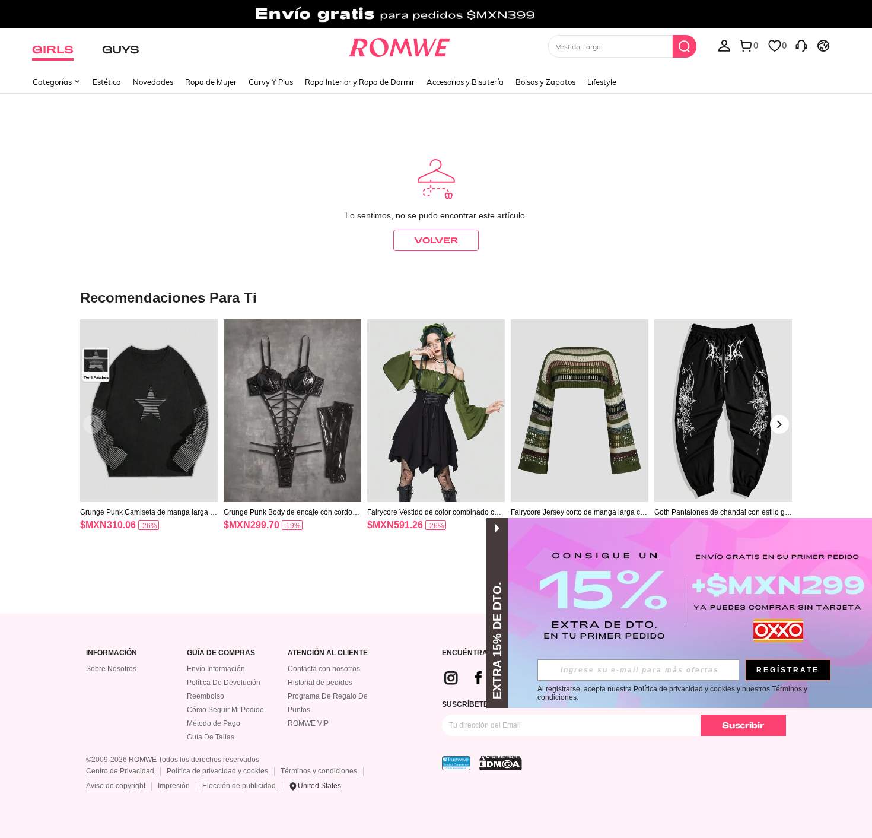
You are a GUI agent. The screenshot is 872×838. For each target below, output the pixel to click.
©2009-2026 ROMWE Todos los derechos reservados (172, 760)
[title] (436, 297)
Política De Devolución (223, 682)
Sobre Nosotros (111, 669)
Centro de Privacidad (120, 771)
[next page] (779, 424)
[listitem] (149, 440)
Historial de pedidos (320, 682)
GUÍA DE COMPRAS (221, 653)
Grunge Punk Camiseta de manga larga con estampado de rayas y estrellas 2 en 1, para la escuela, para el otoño (149, 512)
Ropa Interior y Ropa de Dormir (360, 82)
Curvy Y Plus (271, 82)
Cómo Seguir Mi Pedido (225, 710)
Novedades (153, 82)
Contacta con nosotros (324, 669)
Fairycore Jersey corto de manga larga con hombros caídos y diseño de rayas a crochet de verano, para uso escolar (579, 512)
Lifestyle (601, 82)
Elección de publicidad (239, 786)
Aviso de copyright (115, 786)
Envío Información (216, 669)
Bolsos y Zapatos (545, 82)
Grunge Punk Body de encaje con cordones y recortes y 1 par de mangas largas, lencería (292, 512)
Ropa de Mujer (211, 82)
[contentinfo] (108, 525)
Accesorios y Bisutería (465, 82)
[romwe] (399, 45)
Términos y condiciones (319, 771)
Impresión (174, 786)
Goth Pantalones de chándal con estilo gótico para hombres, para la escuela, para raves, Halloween (722, 512)
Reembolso (205, 696)
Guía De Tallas (210, 737)
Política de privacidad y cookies (217, 771)
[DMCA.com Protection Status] (500, 763)
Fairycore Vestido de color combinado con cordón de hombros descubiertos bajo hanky (435, 512)
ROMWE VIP (308, 723)
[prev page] (92, 424)
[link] (435, 14)
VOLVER (436, 240)
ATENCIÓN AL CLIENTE (328, 653)
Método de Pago (213, 723)
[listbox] (724, 45)
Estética (107, 82)
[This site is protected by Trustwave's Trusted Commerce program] (456, 763)
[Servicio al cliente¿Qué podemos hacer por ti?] (801, 45)
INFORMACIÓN (111, 653)
